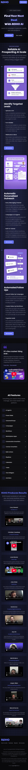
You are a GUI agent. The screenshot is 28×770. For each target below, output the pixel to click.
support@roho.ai (15, 765)
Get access (23, 2)
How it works (4, 743)
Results (16, 743)
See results (19, 35)
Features (11, 743)
